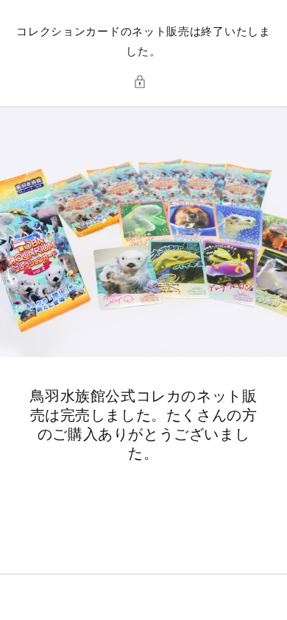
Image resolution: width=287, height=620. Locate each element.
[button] (143, 81)
